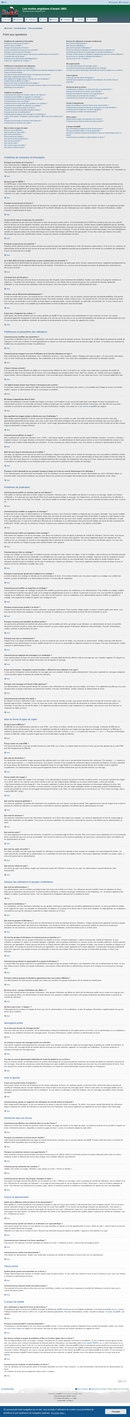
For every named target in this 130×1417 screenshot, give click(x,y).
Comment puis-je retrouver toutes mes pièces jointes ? (85, 121)
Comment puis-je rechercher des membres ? (81, 96)
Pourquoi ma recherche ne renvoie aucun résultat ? (84, 91)
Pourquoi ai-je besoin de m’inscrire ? (17, 43)
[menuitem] (3, 2)
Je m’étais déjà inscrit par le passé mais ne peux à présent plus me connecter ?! (31, 54)
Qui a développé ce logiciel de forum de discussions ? (84, 129)
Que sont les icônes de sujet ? (14, 147)
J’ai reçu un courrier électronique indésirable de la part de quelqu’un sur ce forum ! (94, 70)
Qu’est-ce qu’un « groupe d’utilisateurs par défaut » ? (84, 56)
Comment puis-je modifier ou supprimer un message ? (23, 97)
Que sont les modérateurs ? (75, 46)
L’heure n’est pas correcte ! (13, 72)
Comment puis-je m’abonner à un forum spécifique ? (84, 109)
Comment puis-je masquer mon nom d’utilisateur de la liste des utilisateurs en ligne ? (33, 70)
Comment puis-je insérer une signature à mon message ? (24, 99)
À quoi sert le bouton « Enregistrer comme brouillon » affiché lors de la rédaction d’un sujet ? (33, 117)
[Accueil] (11, 11)
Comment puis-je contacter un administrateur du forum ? (85, 137)
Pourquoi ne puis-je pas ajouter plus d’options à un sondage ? (25, 103)
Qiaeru (74, 1396)
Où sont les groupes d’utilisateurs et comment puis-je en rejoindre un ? (90, 50)
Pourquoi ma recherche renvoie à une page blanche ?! (85, 94)
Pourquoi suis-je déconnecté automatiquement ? (21, 58)
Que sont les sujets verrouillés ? (15, 145)
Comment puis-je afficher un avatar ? (17, 81)
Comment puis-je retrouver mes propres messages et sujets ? (87, 98)
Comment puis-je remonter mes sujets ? (18, 123)
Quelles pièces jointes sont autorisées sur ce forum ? (84, 119)
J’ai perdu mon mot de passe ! (14, 56)
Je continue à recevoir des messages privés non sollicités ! (86, 68)
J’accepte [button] (116, 1412)
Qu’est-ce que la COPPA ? (13, 46)
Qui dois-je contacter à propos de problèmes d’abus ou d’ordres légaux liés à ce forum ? (93, 134)
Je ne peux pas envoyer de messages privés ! (82, 66)
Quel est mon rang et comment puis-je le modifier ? (21, 83)
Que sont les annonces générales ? (16, 139)
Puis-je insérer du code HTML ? (15, 132)
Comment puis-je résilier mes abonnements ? (82, 112)
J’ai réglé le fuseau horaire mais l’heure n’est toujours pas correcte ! (27, 74)
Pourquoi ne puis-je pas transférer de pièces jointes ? (22, 110)
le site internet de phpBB (87, 406)
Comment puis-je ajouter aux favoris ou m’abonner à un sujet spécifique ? (91, 107)
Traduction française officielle (62, 1396)
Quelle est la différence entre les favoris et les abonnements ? (87, 105)
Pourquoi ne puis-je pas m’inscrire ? (16, 48)
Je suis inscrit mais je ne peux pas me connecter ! (21, 50)
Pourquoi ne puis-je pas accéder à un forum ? (20, 108)
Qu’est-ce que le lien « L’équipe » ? (78, 58)
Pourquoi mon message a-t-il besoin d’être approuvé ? (23, 121)
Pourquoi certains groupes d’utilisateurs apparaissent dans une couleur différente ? (95, 54)
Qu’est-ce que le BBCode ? (13, 130)
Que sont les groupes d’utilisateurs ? (78, 48)
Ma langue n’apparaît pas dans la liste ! (17, 77)
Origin (75, 1398)
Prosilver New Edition (63, 1398)
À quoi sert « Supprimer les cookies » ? (17, 61)
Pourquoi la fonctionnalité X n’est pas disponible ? (83, 131)
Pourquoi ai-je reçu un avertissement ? (17, 112)
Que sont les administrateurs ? (76, 43)
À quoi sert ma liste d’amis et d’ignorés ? (80, 78)
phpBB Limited (62, 1309)
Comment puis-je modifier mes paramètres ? (19, 68)
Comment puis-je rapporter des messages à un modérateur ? (25, 114)
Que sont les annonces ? (12, 141)
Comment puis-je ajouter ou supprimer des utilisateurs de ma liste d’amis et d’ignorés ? (92, 81)
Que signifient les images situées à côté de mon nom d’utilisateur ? (27, 79)
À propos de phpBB (113, 1312)
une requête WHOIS (91, 1343)
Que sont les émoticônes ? (13, 134)
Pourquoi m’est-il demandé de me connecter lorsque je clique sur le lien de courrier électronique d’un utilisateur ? (33, 86)
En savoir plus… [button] (58, 1413)
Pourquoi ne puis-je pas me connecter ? (18, 52)
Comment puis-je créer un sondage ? (17, 101)
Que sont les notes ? (11, 143)
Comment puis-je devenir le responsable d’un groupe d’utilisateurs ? (89, 52)
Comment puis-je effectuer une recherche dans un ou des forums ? (89, 89)
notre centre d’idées (14, 1328)
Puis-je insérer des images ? (14, 137)
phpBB (59, 1393)
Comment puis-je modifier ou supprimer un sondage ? (22, 106)
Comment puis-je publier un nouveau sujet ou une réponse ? (25, 95)
